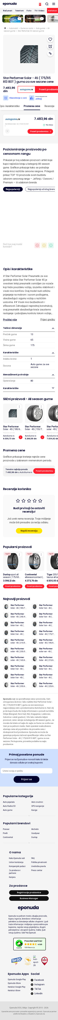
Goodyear (35, 833)
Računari (7, 10)
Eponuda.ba (40, 1014)
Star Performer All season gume (31, 31)
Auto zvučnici (37, 802)
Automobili (13, 28)
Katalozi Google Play (16, 987)
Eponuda (5, 28)
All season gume (40, 399)
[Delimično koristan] (44, 245)
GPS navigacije (37, 806)
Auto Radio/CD (9, 806)
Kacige (34, 810)
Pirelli (5, 833)
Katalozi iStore (14, 990)
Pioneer (6, 829)
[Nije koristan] (37, 245)
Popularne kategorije (18, 796)
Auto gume (40, 28)
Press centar (36, 870)
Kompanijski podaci (17, 866)
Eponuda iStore (14, 983)
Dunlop (34, 837)
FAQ (33, 858)
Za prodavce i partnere (15, 871)
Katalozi (52, 10)
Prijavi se (26, 779)
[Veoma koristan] (51, 245)
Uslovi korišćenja (16, 862)
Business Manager (29, 898)
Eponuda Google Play (17, 979)
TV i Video (39, 10)
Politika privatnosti (39, 862)
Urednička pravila (38, 866)
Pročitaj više (10, 319)
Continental (8, 837)
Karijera (12, 877)
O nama (15, 852)
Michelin (35, 829)
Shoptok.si (24, 1014)
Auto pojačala (9, 802)
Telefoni (19, 10)
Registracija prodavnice (29, 892)
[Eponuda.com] (14, 4)
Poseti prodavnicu (39, 131)
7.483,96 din (43, 119)
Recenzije (49, 106)
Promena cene (32, 106)
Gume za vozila (27, 28)
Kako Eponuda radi (17, 858)
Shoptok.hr (32, 1014)
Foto (29, 10)
